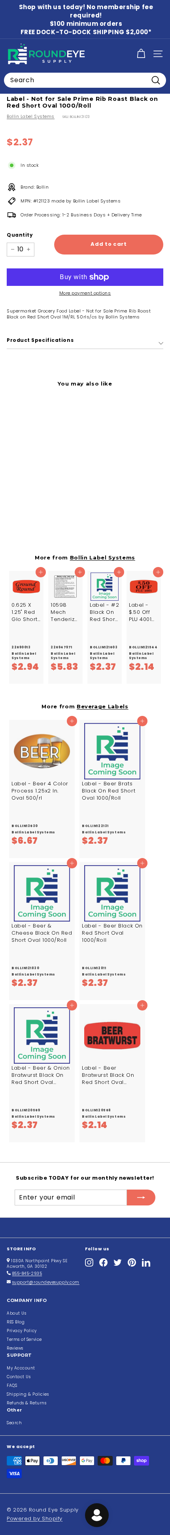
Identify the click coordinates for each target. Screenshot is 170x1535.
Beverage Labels (102, 706)
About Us (16, 1313)
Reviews (15, 1348)
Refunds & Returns (26, 1403)
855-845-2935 (27, 1274)
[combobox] (85, 80)
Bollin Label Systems (31, 116)
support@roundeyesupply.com (45, 1282)
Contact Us (19, 1377)
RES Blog (16, 1322)
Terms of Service (24, 1339)
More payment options (85, 293)
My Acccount (21, 1368)
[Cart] (141, 54)
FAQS (12, 1385)
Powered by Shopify (34, 1518)
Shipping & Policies (28, 1394)
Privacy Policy (22, 1331)
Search (14, 1423)
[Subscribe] (141, 1197)
